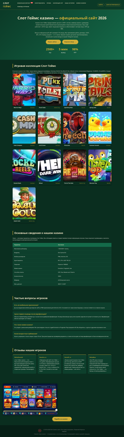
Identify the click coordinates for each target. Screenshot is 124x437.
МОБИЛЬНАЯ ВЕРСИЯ (25, 3)
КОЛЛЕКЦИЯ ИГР (58, 3)
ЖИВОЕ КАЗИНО (81, 3)
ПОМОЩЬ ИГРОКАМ (23, 6)
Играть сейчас (52, 42)
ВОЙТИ (101, 5)
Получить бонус (69, 42)
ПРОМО (49, 3)
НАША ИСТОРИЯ (69, 3)
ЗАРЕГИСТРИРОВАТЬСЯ (113, 5)
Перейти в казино (61, 419)
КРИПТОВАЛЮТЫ (40, 3)
